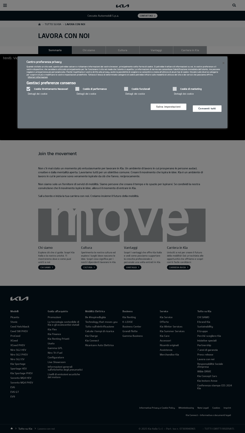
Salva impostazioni (168, 106)
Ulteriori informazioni (38, 77)
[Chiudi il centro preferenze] (223, 63)
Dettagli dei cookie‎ (37, 93)
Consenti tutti (207, 108)
